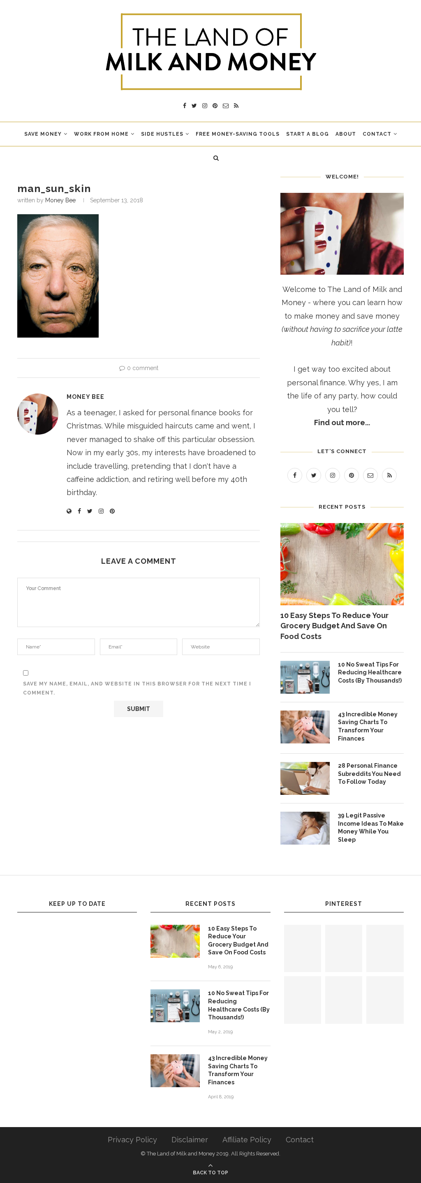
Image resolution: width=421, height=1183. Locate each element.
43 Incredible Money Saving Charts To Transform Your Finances (368, 726)
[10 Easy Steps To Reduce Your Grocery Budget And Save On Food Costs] (342, 564)
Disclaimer (189, 1139)
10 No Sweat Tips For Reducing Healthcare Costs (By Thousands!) (370, 672)
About (345, 134)
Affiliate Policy (246, 1139)
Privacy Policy (132, 1139)
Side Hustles (162, 134)
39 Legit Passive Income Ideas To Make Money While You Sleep (371, 827)
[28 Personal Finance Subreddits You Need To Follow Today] (305, 778)
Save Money (43, 134)
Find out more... (342, 422)
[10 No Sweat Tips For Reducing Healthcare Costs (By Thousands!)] (305, 677)
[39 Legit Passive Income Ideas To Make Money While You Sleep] (305, 828)
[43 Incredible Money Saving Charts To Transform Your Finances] (305, 727)
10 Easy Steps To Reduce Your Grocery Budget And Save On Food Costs (334, 625)
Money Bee (60, 200)
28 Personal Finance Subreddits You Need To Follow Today (369, 773)
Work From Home (101, 134)
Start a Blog (307, 134)
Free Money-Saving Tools (238, 134)
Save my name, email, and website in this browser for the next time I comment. (137, 688)
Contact (377, 134)
